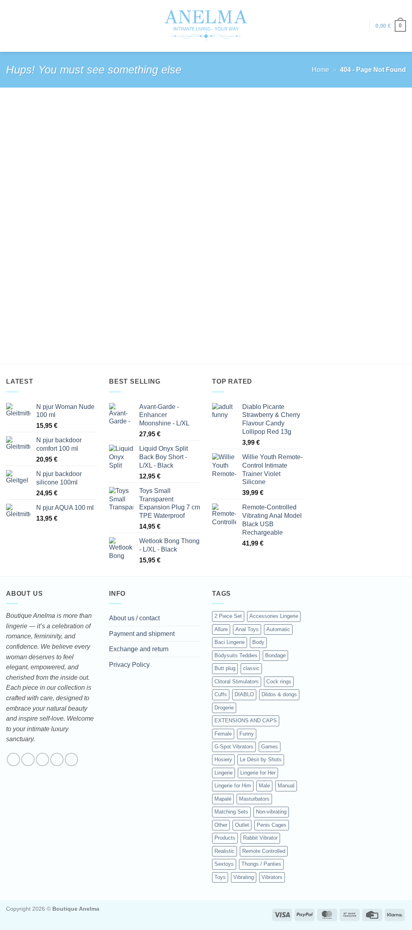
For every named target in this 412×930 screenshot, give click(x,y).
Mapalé (222, 799)
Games (269, 747)
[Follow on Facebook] (13, 759)
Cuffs (220, 694)
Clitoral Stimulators (236, 682)
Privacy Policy (129, 664)
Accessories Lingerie (273, 616)
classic (251, 668)
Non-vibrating (271, 812)
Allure (221, 629)
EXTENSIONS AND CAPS (245, 720)
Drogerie (224, 708)
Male (264, 786)
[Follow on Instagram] (28, 759)
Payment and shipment (142, 633)
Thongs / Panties (261, 864)
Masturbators (254, 799)
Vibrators (272, 877)
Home (320, 69)
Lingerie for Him (232, 786)
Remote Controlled (263, 851)
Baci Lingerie (229, 642)
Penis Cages (271, 825)
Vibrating (243, 877)
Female (223, 734)
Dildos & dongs (279, 694)
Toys (220, 877)
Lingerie (223, 773)
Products (224, 838)
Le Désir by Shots (261, 759)
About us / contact (134, 618)
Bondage (275, 655)
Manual (286, 786)
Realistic (224, 851)
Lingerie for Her (258, 773)
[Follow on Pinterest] (71, 759)
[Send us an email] (57, 759)
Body (258, 642)
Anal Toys (247, 629)
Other (220, 825)
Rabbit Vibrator (260, 838)
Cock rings (278, 682)
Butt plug (224, 668)
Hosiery (223, 759)
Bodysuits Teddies (236, 655)
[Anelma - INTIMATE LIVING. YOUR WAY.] (206, 25)
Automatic (278, 629)
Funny (246, 734)
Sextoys (224, 864)
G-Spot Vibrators (233, 747)
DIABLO (244, 694)
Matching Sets (231, 812)
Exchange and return (139, 649)
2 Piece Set (228, 616)
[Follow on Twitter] (42, 759)
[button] (359, 26)
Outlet (242, 825)
